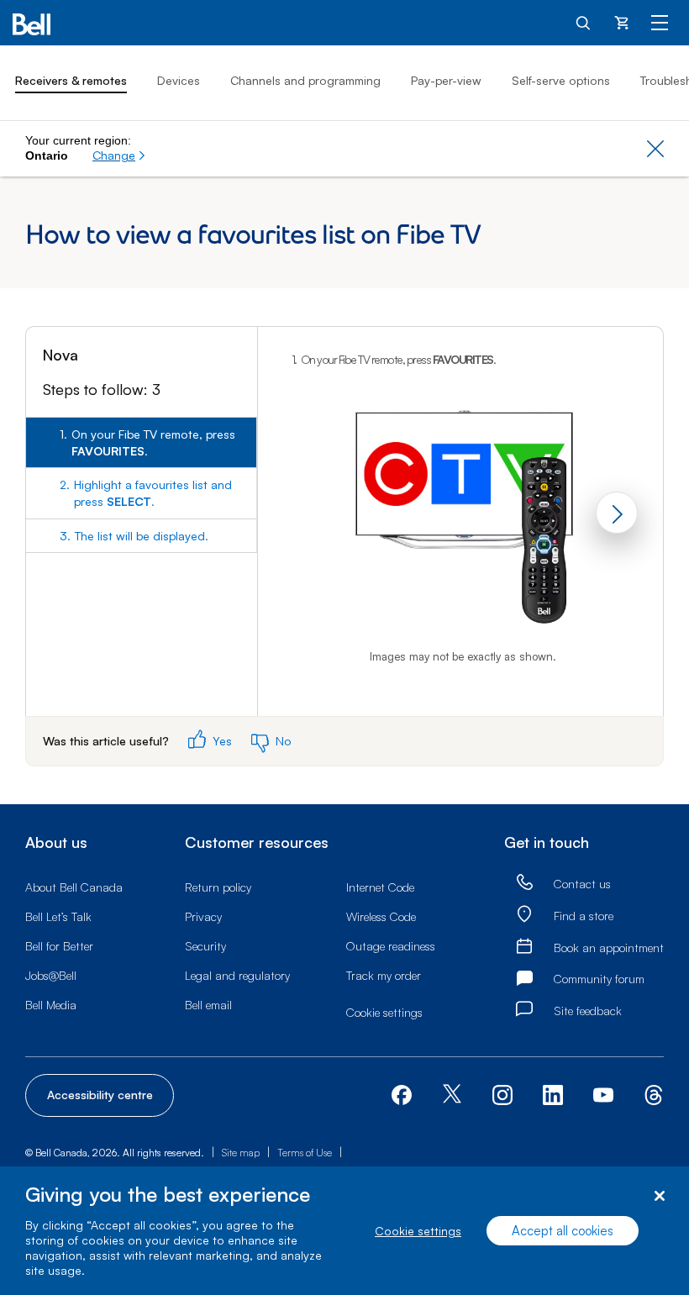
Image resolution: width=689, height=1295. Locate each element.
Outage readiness (390, 946)
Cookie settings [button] (384, 1012)
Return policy (218, 887)
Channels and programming (305, 80)
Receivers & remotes (71, 80)
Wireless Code (381, 916)
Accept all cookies (562, 1231)
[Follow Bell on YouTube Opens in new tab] (603, 1094)
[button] (119, 155)
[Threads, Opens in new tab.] (654, 1094)
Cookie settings (418, 1231)
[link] (524, 882)
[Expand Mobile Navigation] (659, 22)
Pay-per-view (446, 80)
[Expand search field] (584, 22)
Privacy (203, 916)
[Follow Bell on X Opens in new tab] (452, 1095)
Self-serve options (561, 80)
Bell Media (50, 1005)
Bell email (208, 1005)
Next (617, 513)
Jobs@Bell (50, 975)
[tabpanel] (460, 521)
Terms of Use (304, 1152)
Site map (241, 1152)
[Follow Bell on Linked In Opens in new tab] (553, 1094)
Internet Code (380, 887)
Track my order (383, 975)
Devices (178, 80)
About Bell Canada (74, 887)
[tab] (141, 442)
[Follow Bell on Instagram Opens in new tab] (502, 1095)
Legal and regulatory (237, 975)
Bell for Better (59, 946)
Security (205, 946)
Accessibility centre (100, 1094)
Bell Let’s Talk (58, 916)
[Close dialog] (659, 1196)
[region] (344, 1230)
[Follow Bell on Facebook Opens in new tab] (402, 1094)
